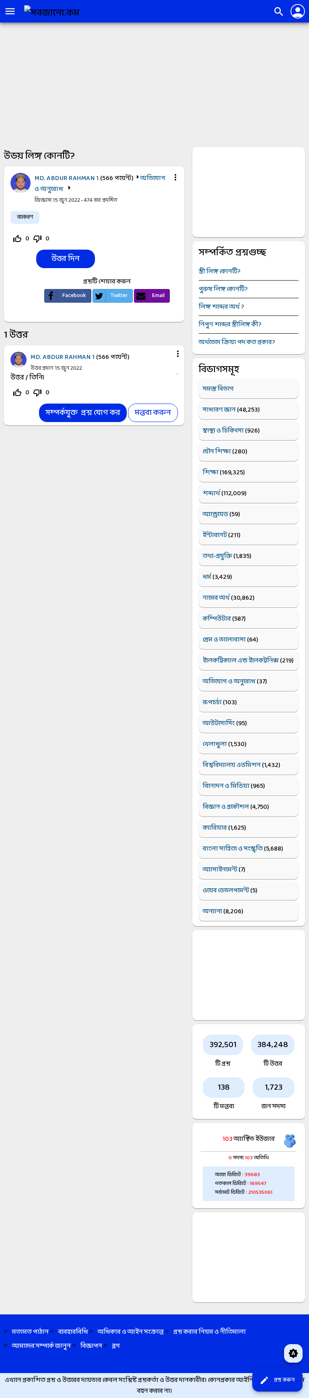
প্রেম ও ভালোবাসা (224, 639)
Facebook (74, 295)
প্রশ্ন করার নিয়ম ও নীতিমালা (209, 1331)
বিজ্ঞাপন (91, 1346)
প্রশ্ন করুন (277, 1380)
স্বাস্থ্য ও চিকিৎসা (223, 430)
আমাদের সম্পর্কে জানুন (41, 1346)
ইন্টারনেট (215, 535)
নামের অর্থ (216, 597)
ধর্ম (207, 577)
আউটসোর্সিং (219, 723)
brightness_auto (293, 1353)
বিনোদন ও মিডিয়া (226, 786)
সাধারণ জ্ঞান (219, 409)
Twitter (119, 295)
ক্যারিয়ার (215, 827)
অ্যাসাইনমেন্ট (220, 869)
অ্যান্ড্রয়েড (215, 514)
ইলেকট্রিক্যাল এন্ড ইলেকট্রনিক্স (241, 660)
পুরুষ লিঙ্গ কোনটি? (223, 289)
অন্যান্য (212, 911)
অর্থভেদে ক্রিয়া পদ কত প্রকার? (237, 342)
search (279, 12)
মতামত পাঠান (30, 1331)
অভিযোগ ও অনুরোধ (229, 681)
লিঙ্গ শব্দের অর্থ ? (221, 306)
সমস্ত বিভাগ (218, 388)
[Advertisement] (154, 83)
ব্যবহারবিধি (73, 1331)
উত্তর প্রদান (42, 368)
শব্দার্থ (211, 493)
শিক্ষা (210, 472)
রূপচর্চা (212, 702)
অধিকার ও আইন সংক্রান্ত (131, 1331)
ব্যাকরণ (25, 217)
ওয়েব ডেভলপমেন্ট (226, 890)
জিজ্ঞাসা (44, 200)
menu (10, 11)
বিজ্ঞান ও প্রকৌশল (226, 806)
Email (158, 295)
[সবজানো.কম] (52, 13)
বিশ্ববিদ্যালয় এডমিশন (232, 765)
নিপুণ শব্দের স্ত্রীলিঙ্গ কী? (230, 324)
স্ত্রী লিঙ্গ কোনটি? (220, 271)
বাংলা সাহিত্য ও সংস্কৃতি (233, 848)
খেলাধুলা (215, 744)
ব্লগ (116, 1346)
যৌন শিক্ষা (217, 451)
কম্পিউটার (217, 618)
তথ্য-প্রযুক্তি (217, 556)
